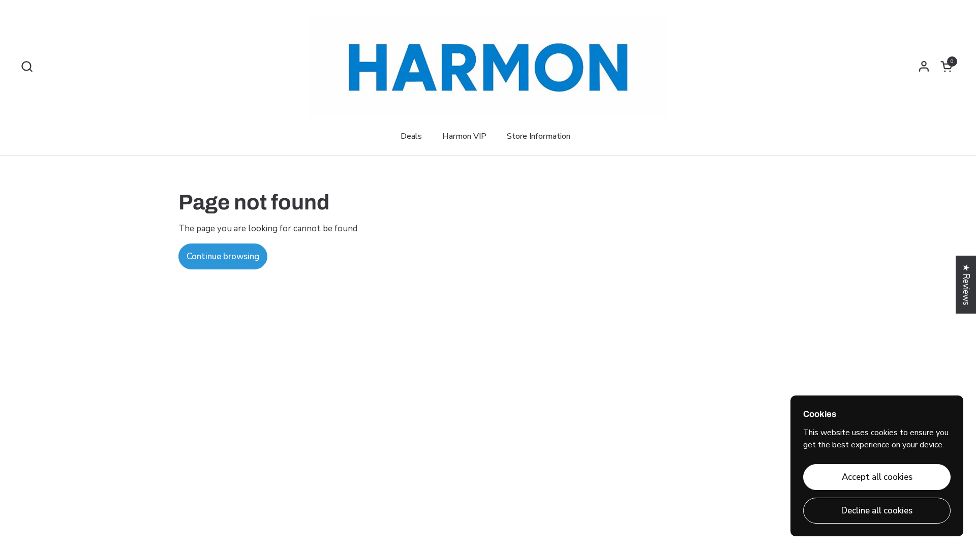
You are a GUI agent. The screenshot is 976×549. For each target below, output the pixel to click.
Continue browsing (223, 256)
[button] (26, 66)
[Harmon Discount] (488, 66)
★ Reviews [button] (966, 285)
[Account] (924, 66)
